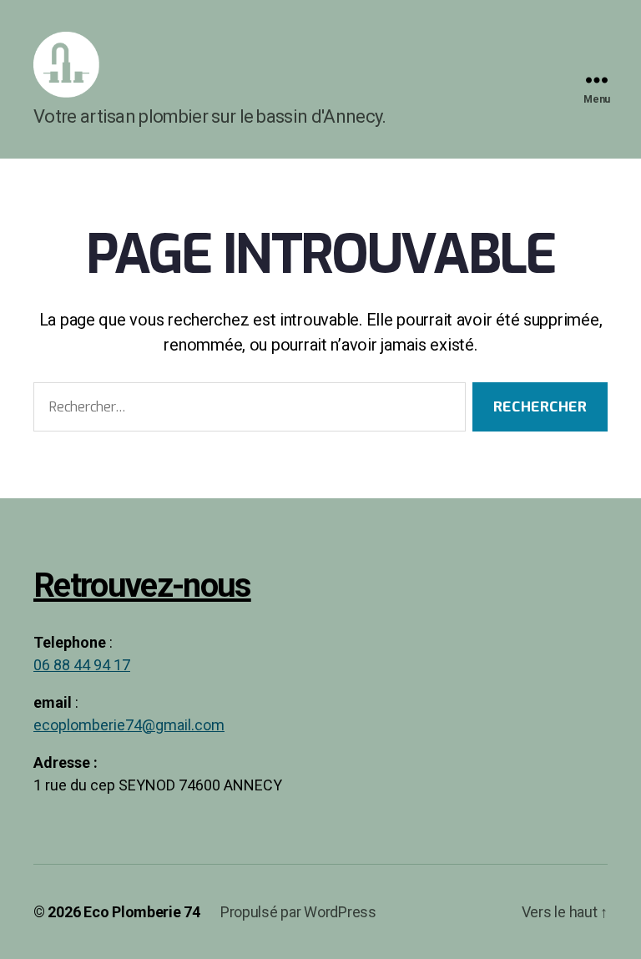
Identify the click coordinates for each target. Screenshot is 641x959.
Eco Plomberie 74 (141, 912)
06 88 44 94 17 (81, 665)
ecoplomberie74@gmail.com (129, 725)
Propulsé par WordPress (298, 912)
